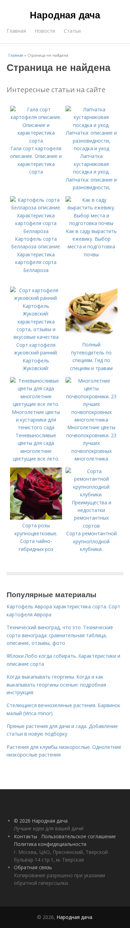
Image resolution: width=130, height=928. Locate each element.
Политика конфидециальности (50, 844)
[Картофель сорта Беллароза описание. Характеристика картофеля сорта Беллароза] (36, 231)
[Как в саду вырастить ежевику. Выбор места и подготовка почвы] (92, 223)
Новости (45, 30)
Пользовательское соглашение (78, 836)
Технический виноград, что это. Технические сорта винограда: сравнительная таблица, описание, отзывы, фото (60, 635)
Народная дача (65, 14)
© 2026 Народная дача (41, 820)
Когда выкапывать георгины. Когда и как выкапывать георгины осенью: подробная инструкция (56, 684)
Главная (16, 30)
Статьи (72, 30)
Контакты (25, 836)
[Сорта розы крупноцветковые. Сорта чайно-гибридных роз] (36, 517)
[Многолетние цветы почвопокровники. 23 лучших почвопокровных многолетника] (92, 419)
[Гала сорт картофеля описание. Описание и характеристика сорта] (36, 140)
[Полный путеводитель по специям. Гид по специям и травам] (92, 337)
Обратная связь (33, 867)
